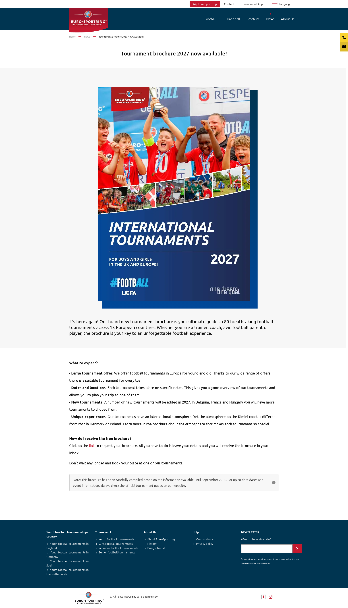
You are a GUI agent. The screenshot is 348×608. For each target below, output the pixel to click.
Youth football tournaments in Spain (67, 563)
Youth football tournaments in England (67, 545)
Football (210, 19)
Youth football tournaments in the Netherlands (67, 572)
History (152, 543)
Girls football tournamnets (116, 543)
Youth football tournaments (116, 539)
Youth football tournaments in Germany (67, 554)
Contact (229, 4)
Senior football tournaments (117, 552)
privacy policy (285, 558)
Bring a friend (156, 548)
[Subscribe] (297, 548)
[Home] (88, 20)
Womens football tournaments (118, 548)
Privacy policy (204, 543)
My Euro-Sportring (205, 4)
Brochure (253, 19)
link (92, 445)
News (270, 19)
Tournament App (252, 4)
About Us (287, 19)
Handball (233, 19)
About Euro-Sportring (161, 539)
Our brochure (204, 539)
